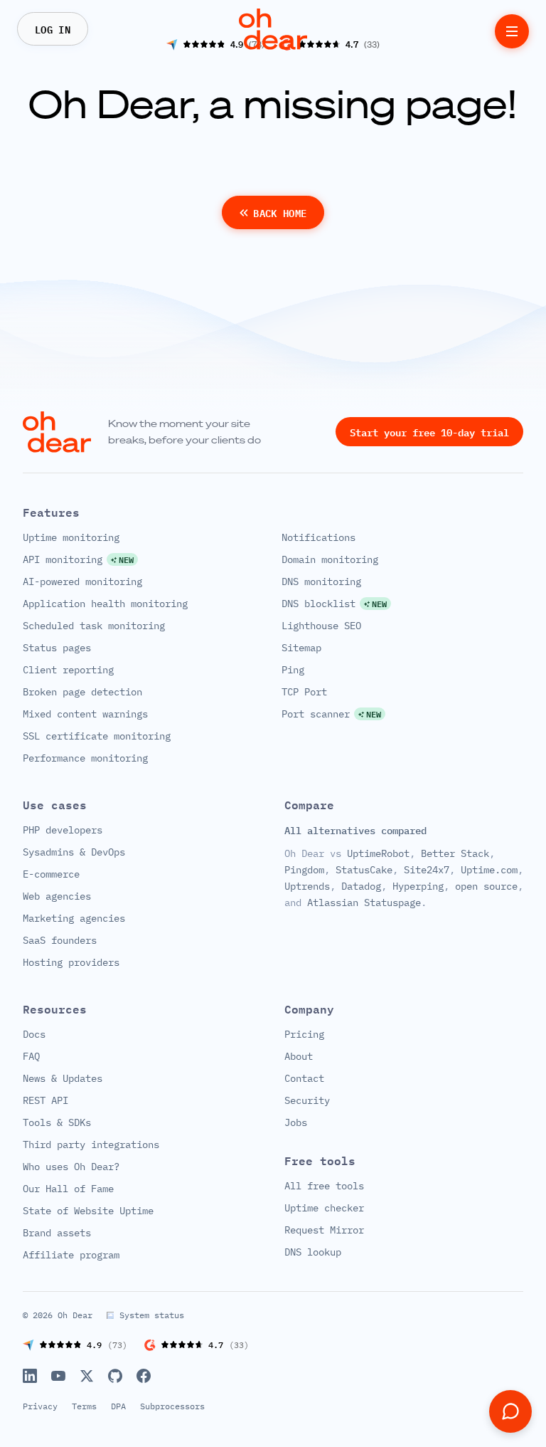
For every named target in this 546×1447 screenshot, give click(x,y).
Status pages (57, 647)
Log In (52, 28)
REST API (45, 1100)
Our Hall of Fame (68, 1188)
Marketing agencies (74, 918)
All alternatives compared (355, 830)
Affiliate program (71, 1254)
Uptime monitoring (71, 537)
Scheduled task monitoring (94, 625)
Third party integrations (91, 1144)
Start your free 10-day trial (429, 431)
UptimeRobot (378, 853)
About (298, 1056)
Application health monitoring (105, 603)
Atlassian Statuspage (364, 902)
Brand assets (57, 1232)
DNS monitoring (321, 581)
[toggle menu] (512, 31)
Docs (34, 1034)
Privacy (40, 1406)
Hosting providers (71, 962)
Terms (84, 1406)
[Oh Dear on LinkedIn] (30, 1376)
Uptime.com (489, 869)
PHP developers (62, 830)
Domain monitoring (330, 559)
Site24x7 (426, 869)
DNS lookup (312, 1252)
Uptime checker (324, 1207)
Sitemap (301, 647)
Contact (304, 1078)
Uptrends (307, 886)
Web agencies (57, 896)
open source (486, 886)
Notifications (318, 537)
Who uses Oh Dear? (71, 1166)
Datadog (361, 886)
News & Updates (62, 1078)
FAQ (31, 1056)
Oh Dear (75, 1315)
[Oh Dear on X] (87, 1376)
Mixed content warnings (85, 713)
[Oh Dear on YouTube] (58, 1376)
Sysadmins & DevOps (74, 852)
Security (307, 1100)
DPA (118, 1406)
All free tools (324, 1185)
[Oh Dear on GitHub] (115, 1376)
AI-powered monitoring (82, 581)
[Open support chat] (510, 1411)
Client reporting (68, 669)
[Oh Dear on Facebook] (143, 1376)
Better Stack (455, 853)
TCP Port (304, 691)
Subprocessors (172, 1406)
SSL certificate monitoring (97, 736)
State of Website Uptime (88, 1210)
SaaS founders (60, 940)
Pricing (304, 1034)
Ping (293, 669)
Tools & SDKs (57, 1122)
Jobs (295, 1122)
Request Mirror (324, 1230)
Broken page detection (82, 691)
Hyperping (418, 886)
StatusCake (364, 869)
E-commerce (51, 874)
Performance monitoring (85, 758)
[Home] (273, 29)
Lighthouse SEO (321, 625)
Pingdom (304, 869)
